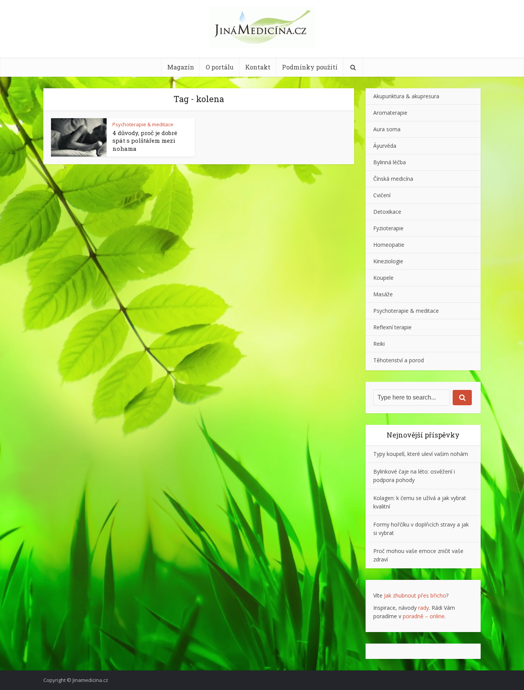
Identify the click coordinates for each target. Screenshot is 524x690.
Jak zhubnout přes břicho (415, 595)
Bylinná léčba (389, 162)
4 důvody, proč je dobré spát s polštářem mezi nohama (144, 140)
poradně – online (424, 616)
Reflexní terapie (392, 327)
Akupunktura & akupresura (406, 96)
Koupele (383, 277)
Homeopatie (388, 244)
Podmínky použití (310, 67)
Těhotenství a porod (398, 360)
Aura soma (386, 129)
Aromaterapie (390, 112)
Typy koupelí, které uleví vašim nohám (420, 453)
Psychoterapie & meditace (142, 124)
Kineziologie (388, 261)
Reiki (379, 343)
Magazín (180, 67)
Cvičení (382, 195)
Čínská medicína (393, 178)
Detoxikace (387, 211)
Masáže (383, 294)
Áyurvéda (384, 145)
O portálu (220, 67)
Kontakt (257, 67)
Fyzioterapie (388, 228)
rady (423, 607)
